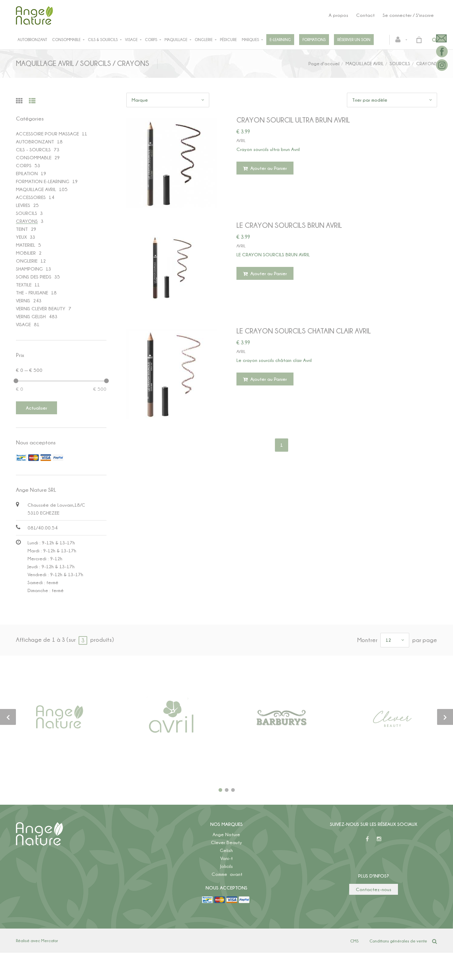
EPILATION (27, 173)
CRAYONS (27, 221)
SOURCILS (400, 63)
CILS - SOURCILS (33, 149)
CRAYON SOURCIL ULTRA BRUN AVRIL (293, 120)
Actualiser (36, 407)
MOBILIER (26, 252)
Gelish (226, 850)
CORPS (24, 165)
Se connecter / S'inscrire (408, 15)
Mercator (49, 940)
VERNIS (23, 300)
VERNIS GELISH (31, 316)
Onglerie (204, 39)
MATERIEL (25, 244)
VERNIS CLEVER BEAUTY (40, 308)
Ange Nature (226, 834)
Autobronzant (32, 39)
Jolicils (226, 866)
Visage (131, 39)
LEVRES (23, 205)
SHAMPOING (29, 268)
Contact (365, 15)
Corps (151, 39)
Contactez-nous (373, 889)
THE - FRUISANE (32, 292)
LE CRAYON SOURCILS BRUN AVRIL (289, 225)
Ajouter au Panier (268, 168)
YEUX (21, 236)
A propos (338, 15)
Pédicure (228, 39)
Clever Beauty (226, 842)
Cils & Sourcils (103, 39)
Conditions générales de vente (398, 940)
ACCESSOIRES (31, 197)
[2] (226, 790)
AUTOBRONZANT (35, 141)
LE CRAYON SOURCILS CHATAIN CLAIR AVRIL (303, 330)
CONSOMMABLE (33, 157)
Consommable (66, 39)
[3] (233, 790)
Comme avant (227, 874)
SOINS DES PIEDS (33, 276)
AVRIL (240, 140)
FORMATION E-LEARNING (42, 181)
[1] (220, 790)
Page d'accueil (324, 63)
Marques (250, 39)
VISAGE (23, 324)
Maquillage (175, 39)
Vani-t (226, 858)
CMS (354, 940)
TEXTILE (24, 284)
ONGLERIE (26, 260)
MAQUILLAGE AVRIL (365, 63)
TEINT (22, 229)
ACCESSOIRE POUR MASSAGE (47, 133)
